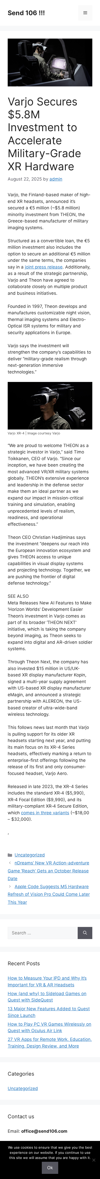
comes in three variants (45, 812)
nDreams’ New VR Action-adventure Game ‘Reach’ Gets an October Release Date (48, 870)
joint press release (44, 267)
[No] (93, 1160)
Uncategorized (30, 855)
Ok (50, 1167)
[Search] (85, 933)
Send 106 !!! (26, 13)
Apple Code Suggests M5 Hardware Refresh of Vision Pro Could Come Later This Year (49, 894)
